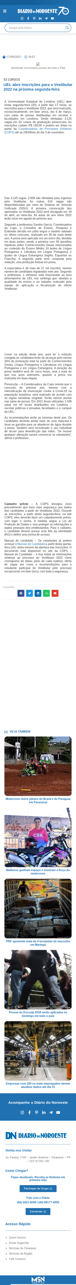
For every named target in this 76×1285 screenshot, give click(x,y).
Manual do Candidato (31, 543)
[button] (20, 593)
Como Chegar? (16, 1170)
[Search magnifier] (67, 27)
